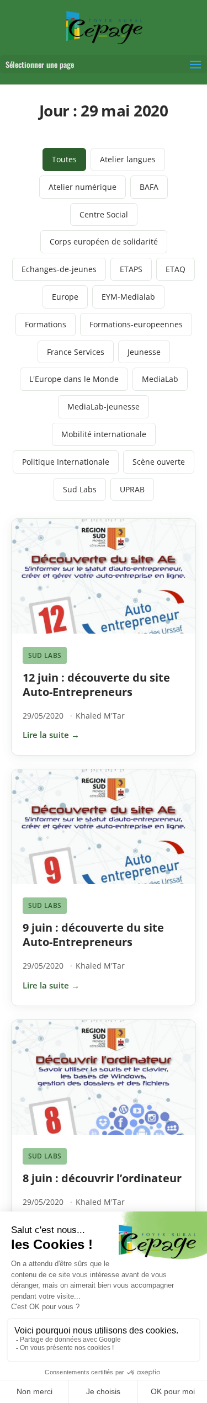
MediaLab (160, 379)
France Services (75, 352)
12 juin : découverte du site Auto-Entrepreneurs (96, 684)
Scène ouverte (158, 461)
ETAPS (131, 269)
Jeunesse (144, 352)
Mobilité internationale (103, 434)
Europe (65, 296)
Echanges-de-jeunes (59, 269)
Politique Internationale (65, 461)
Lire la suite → (51, 734)
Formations (45, 324)
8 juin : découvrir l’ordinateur (102, 1178)
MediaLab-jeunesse (103, 406)
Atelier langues (128, 159)
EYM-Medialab (128, 296)
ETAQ (175, 269)
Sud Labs (80, 489)
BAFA (149, 187)
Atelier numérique (82, 187)
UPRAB (132, 489)
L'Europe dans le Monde (74, 379)
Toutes (64, 159)
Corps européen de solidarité (104, 241)
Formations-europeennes (136, 324)
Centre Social (103, 214)
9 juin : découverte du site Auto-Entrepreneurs (93, 934)
